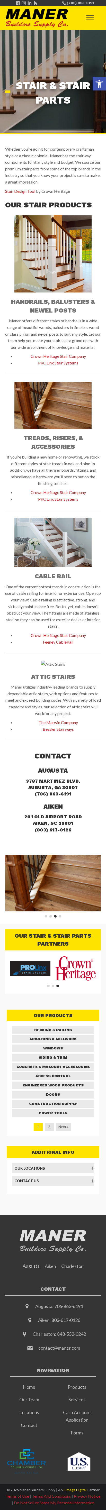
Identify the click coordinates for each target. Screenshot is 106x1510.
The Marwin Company (58, 722)
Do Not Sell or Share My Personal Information (54, 1502)
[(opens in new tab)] (26, 1460)
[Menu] (90, 18)
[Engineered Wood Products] (53, 1085)
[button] (99, 83)
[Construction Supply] (53, 1104)
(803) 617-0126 (53, 829)
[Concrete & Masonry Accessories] (53, 1067)
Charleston (72, 1266)
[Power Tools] (53, 1113)
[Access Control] (53, 1076)
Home (29, 1387)
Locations (29, 1412)
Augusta (31, 1266)
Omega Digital (75, 1490)
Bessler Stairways (58, 729)
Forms (77, 1432)
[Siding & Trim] (53, 1057)
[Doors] (53, 1095)
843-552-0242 (71, 1334)
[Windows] (53, 1048)
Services (76, 1399)
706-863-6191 (68, 1306)
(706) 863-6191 (53, 794)
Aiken (50, 1266)
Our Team (29, 1399)
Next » (63, 1126)
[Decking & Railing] (53, 1030)
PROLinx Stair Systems (58, 362)
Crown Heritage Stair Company (58, 356)
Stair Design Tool (20, 191)
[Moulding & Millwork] (53, 1039)
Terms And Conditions (51, 1496)
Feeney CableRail (58, 641)
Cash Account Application (77, 1416)
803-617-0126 (65, 1320)
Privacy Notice (87, 1496)
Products (77, 1387)
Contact (29, 1425)
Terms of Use (17, 1496)
